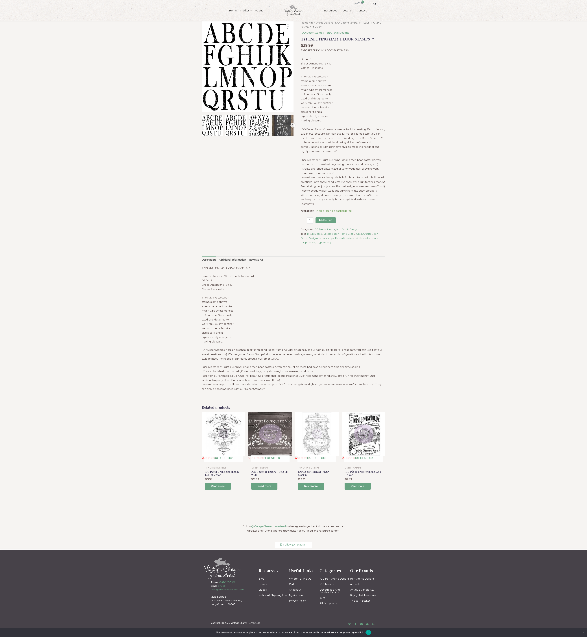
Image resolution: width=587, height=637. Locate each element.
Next (292, 125)
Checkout (295, 589)
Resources (330, 10)
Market (244, 10)
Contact (362, 10)
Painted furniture (344, 238)
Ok (368, 632)
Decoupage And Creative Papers (330, 591)
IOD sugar (366, 233)
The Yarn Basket (360, 600)
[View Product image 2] (236, 125)
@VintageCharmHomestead (268, 526)
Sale (322, 597)
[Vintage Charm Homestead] (222, 568)
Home (233, 10)
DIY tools (317, 233)
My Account (296, 595)
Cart (291, 584)
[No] (583, 632)
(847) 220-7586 (227, 582)
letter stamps (326, 238)
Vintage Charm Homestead (245, 623)
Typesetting (324, 242)
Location (348, 10)
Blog (261, 578)
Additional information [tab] (232, 259)
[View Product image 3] (259, 125)
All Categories (328, 603)
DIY (309, 233)
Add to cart (325, 220)
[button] (374, 4)
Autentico (356, 584)
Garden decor (331, 233)
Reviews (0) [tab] (256, 259)
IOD (357, 233)
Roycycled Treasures (363, 595)
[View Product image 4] (283, 125)
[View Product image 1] (212, 125)
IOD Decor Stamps (346, 22)
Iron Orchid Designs (321, 22)
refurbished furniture (366, 238)
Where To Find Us (300, 578)
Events (263, 584)
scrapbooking (308, 242)
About (259, 10)
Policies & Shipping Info (273, 595)
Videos (263, 589)
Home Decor (347, 233)
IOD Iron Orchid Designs (334, 578)
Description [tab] (209, 259)
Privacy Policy (297, 600)
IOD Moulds (327, 584)
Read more (218, 486)
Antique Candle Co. (362, 589)
